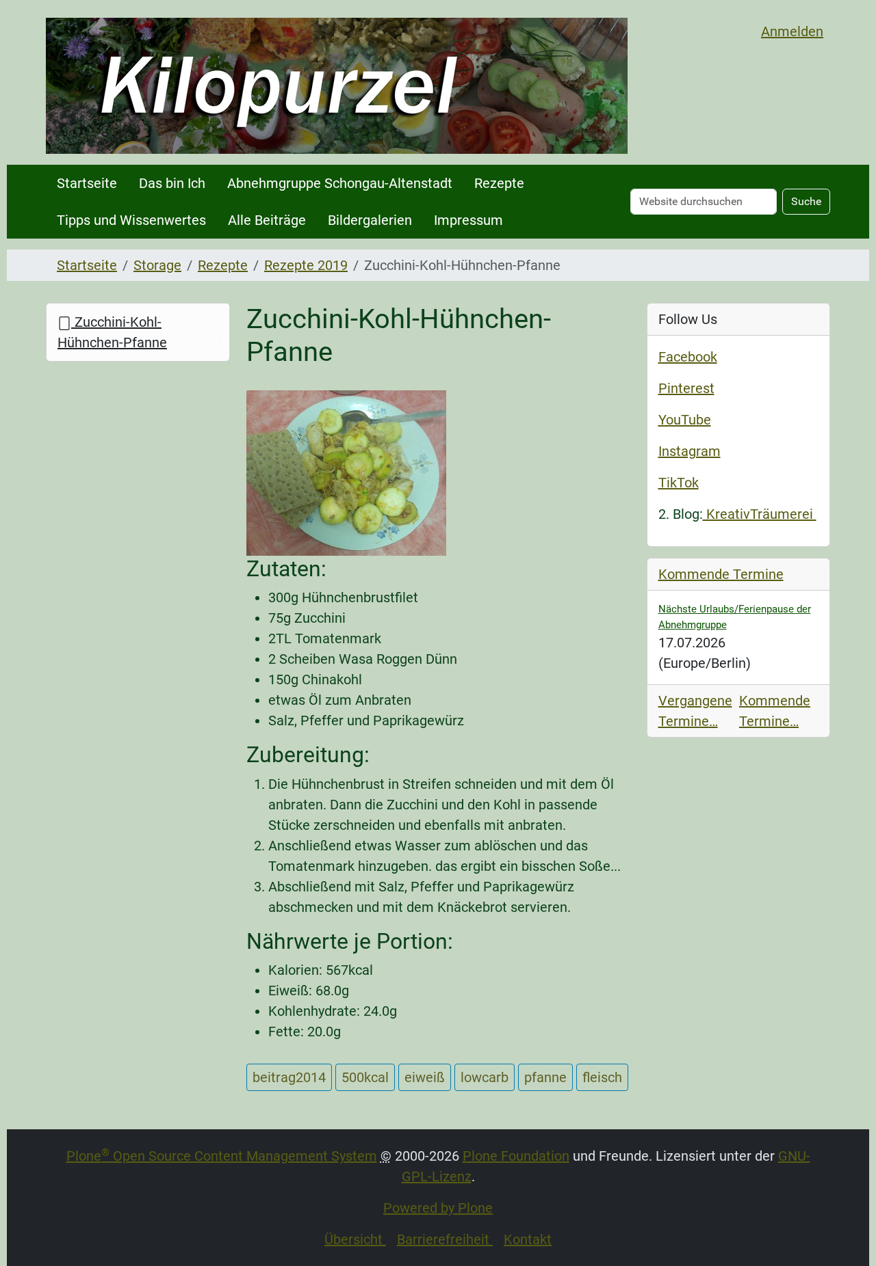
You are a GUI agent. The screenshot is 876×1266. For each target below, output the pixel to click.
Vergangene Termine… (695, 710)
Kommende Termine (721, 574)
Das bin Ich (172, 183)
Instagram (689, 451)
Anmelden (792, 31)
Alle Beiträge (267, 220)
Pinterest (686, 388)
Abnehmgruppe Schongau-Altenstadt (339, 183)
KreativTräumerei (759, 514)
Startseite (87, 183)
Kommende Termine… (774, 710)
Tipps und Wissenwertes (131, 220)
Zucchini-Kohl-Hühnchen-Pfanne (112, 332)
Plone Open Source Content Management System (221, 1156)
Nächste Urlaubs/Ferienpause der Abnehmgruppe (734, 617)
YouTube (684, 420)
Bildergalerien (370, 220)
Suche (806, 201)
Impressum (468, 220)
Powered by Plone (438, 1208)
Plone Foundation (516, 1156)
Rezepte (499, 183)
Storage (157, 265)
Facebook (687, 357)
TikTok (678, 482)
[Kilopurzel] (337, 86)
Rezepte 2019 (306, 265)
